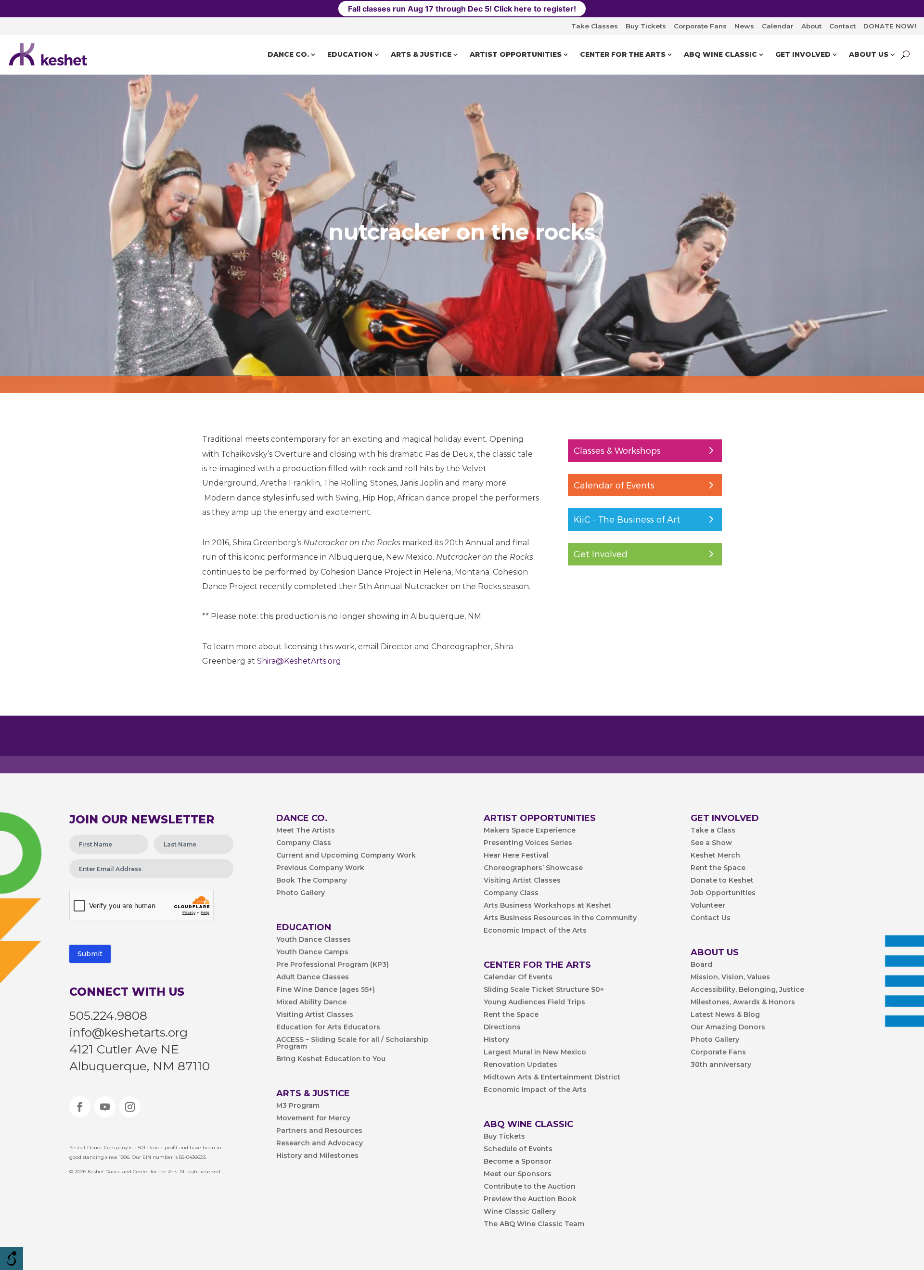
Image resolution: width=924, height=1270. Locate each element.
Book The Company (311, 881)
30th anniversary (721, 1065)
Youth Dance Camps (312, 952)
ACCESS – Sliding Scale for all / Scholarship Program (352, 1043)
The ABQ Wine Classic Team (534, 1224)
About (811, 26)
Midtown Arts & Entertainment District (552, 1077)
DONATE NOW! (889, 26)
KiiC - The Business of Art (627, 519)
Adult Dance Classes (312, 977)
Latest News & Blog (725, 1015)
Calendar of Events (614, 485)
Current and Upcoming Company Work (346, 855)
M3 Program (298, 1106)
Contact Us (711, 918)
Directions (502, 1027)
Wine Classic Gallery (520, 1212)
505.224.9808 (108, 1015)
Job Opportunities (723, 893)
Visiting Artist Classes (314, 1015)
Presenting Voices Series (528, 843)
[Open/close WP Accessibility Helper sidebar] (11, 1258)
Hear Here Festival (516, 855)
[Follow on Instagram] (130, 1106)
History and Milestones (317, 1156)
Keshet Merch (715, 855)
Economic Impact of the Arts (535, 931)
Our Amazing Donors (728, 1027)
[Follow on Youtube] (105, 1106)
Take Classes (594, 26)
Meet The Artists (305, 830)
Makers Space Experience (530, 830)
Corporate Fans (700, 26)
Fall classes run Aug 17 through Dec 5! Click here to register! (462, 8)
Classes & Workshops (617, 450)
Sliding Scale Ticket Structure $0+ (544, 990)
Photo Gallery (300, 893)
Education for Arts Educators (328, 1027)
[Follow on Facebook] (79, 1106)
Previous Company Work (320, 868)
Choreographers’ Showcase (533, 868)
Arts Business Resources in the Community (560, 918)
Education (349, 54)
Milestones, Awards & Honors (743, 1002)
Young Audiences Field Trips (534, 1002)
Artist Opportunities (516, 54)
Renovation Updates (520, 1065)
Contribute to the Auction (530, 1187)
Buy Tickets (646, 26)
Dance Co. (288, 54)
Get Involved (803, 54)
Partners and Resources (319, 1131)
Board (701, 965)
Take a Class (713, 830)
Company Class (303, 843)
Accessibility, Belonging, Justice (747, 990)
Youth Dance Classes (313, 940)
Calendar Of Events (518, 977)
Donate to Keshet (722, 881)
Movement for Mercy (313, 1118)
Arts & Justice (421, 54)
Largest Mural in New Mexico (535, 1052)
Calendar (778, 26)
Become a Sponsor (518, 1162)
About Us (868, 54)
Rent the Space (511, 1015)
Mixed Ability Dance (311, 1002)
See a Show (711, 843)
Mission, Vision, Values (730, 977)
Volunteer (708, 906)
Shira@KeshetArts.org (299, 661)
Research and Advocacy (319, 1143)
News (744, 26)
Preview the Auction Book (530, 1199)
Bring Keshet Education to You (330, 1059)
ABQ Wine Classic (720, 54)
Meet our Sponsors (518, 1174)
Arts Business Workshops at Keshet (547, 906)
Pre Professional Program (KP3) (332, 965)
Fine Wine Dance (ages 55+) (325, 990)
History (496, 1040)
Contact (842, 26)
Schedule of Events (518, 1149)
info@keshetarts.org (128, 1032)
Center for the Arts (623, 54)
